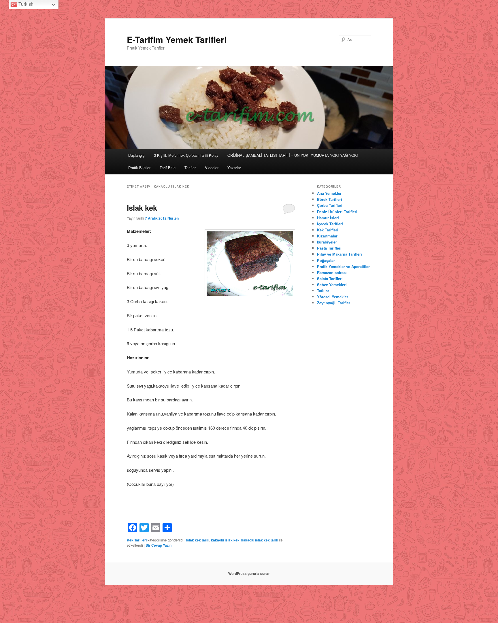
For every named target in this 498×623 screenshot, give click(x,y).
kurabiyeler (327, 242)
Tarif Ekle (168, 167)
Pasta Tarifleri (329, 248)
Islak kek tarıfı (197, 540)
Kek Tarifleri (137, 540)
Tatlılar (323, 290)
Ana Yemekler (329, 193)
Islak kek (142, 207)
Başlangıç (136, 155)
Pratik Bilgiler (139, 167)
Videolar (211, 167)
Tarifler (190, 167)
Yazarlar (234, 167)
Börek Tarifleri (329, 199)
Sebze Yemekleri (332, 284)
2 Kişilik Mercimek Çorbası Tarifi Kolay (186, 155)
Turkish (25, 4)
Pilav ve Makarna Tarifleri (339, 254)
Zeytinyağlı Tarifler (333, 302)
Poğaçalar (326, 260)
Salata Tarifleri (330, 278)
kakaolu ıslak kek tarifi (259, 540)
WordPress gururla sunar (249, 573)
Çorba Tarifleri (329, 205)
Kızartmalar (327, 236)
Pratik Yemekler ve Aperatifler (343, 266)
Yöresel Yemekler (332, 296)
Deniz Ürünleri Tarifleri (337, 211)
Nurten (173, 218)
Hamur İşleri (328, 217)
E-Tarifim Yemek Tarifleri (177, 39)
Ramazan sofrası (332, 272)
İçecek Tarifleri (330, 223)
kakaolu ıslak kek (225, 540)
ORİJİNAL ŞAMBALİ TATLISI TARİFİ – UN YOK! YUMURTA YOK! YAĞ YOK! (292, 155)
